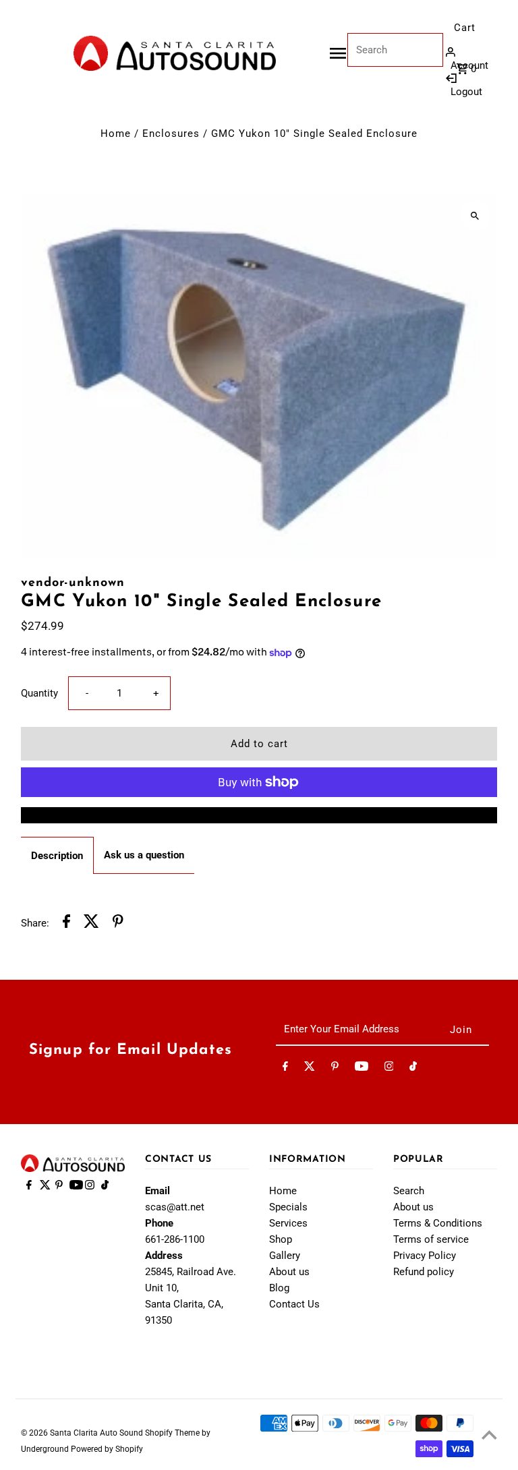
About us (289, 1272)
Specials (288, 1207)
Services (288, 1223)
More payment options (259, 815)
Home (115, 133)
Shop (280, 1239)
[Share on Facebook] (66, 923)
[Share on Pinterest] (118, 923)
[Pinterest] (335, 1069)
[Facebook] (285, 1069)
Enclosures (171, 133)
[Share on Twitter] (91, 923)
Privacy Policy (424, 1256)
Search (408, 1191)
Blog (279, 1288)
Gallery (284, 1256)
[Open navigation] (338, 53)
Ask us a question (144, 855)
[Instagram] (389, 1069)
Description (57, 856)
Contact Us (294, 1304)
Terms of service (431, 1239)
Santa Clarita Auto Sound (97, 1433)
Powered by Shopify (107, 1449)
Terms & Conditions (437, 1223)
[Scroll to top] (489, 1434)
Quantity (39, 693)
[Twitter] (309, 1069)
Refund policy (423, 1272)
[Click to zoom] (475, 215)
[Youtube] (361, 1069)
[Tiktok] (413, 1069)
